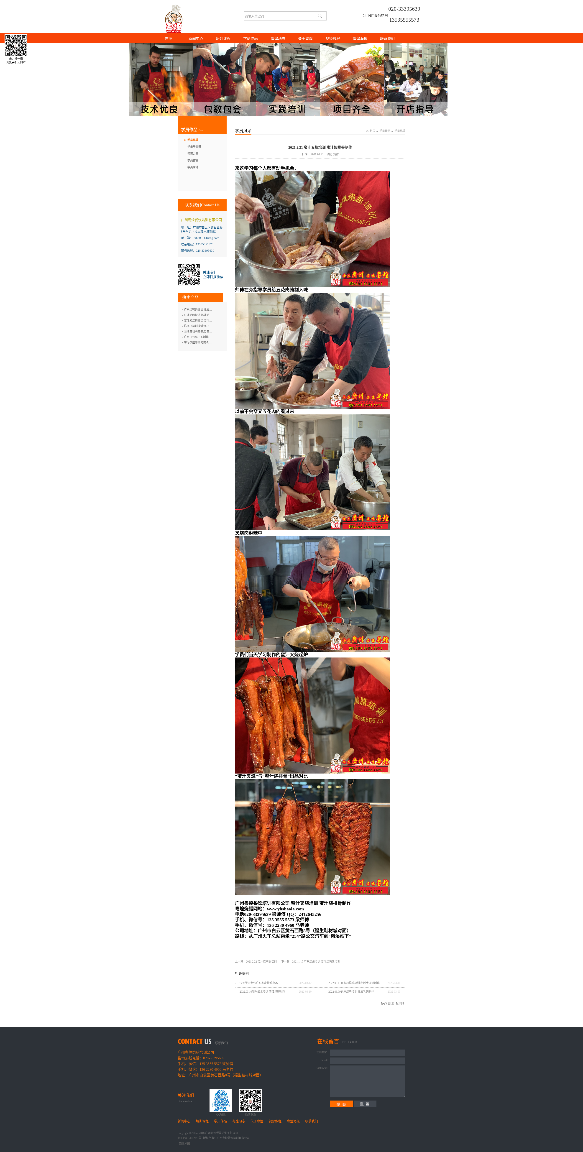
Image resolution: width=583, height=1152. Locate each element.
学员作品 (384, 131)
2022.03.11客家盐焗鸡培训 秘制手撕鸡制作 (354, 983)
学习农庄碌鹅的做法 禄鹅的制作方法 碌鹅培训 (212, 342)
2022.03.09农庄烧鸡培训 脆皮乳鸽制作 (351, 991)
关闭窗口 (387, 1003)
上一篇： (256, 961)
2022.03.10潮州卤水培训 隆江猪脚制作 (262, 991)
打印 (400, 1003)
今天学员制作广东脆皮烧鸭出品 (259, 983)
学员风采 (399, 131)
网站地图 (184, 1143)
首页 (168, 39)
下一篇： (310, 961)
